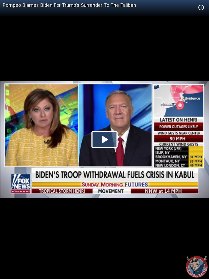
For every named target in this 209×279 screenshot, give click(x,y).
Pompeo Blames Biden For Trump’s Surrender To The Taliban (69, 5)
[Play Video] (104, 139)
